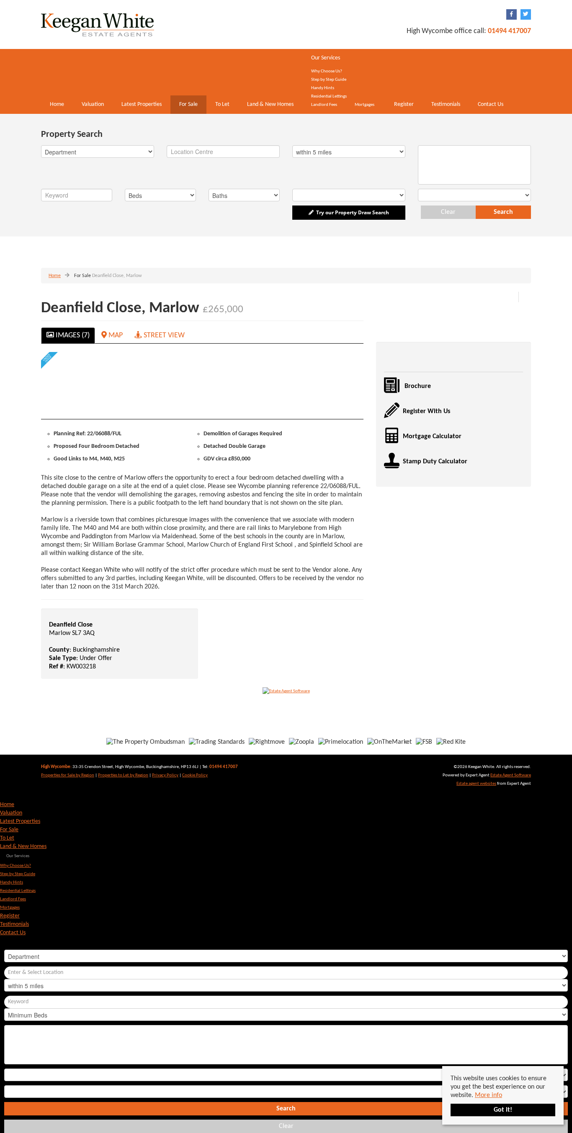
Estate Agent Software (510, 775)
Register (404, 104)
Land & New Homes (270, 104)
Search (503, 212)
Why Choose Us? (326, 71)
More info (488, 1095)
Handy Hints (322, 88)
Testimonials (445, 104)
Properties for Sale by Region (67, 775)
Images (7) (72, 335)
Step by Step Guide (328, 79)
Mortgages (364, 105)
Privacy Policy (165, 775)
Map (115, 335)
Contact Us (490, 104)
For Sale (188, 104)
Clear (448, 212)
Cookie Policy (195, 775)
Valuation (93, 104)
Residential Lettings (329, 96)
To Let (222, 104)
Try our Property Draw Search (351, 212)
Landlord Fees (324, 105)
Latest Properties (141, 104)
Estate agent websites (476, 783)
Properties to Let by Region (123, 775)
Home (57, 104)
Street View (163, 335)
